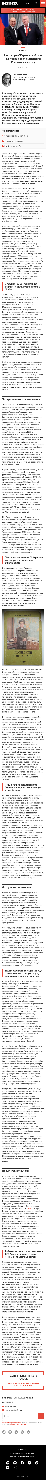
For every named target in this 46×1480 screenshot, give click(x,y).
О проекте (22, 1450)
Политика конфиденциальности (22, 1456)
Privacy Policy (13, 1424)
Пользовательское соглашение (22, 1453)
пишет (29, 1208)
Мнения (23, 50)
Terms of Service (21, 1424)
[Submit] (41, 1416)
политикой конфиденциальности (12, 1422)
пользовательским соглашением (30, 1421)
